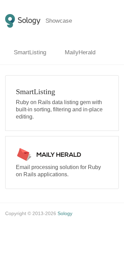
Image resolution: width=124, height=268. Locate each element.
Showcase (58, 21)
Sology (65, 213)
